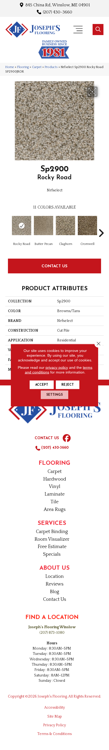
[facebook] (67, 438)
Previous (8, 225)
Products (51, 67)
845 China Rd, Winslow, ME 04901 (57, 5)
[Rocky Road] (22, 225)
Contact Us (54, 266)
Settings (54, 394)
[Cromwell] (87, 225)
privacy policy (57, 367)
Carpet (37, 67)
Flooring (23, 67)
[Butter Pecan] (43, 225)
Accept (41, 384)
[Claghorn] (65, 225)
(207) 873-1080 (52, 633)
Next (101, 225)
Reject (67, 384)
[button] (98, 29)
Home (9, 67)
